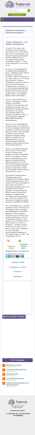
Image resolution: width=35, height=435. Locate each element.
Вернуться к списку (18, 262)
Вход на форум (17, 15)
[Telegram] (15, 256)
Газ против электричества (15, 378)
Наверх (23, 267)
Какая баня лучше (12, 374)
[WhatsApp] (20, 256)
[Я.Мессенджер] (6, 256)
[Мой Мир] (23, 256)
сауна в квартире (11, 116)
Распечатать (17, 276)
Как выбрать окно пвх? (13, 365)
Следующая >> (18, 271)
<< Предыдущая (13, 267)
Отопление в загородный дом (16, 369)
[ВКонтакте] (9, 256)
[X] (17, 256)
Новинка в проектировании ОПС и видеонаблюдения (17, 383)
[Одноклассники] (12, 256)
